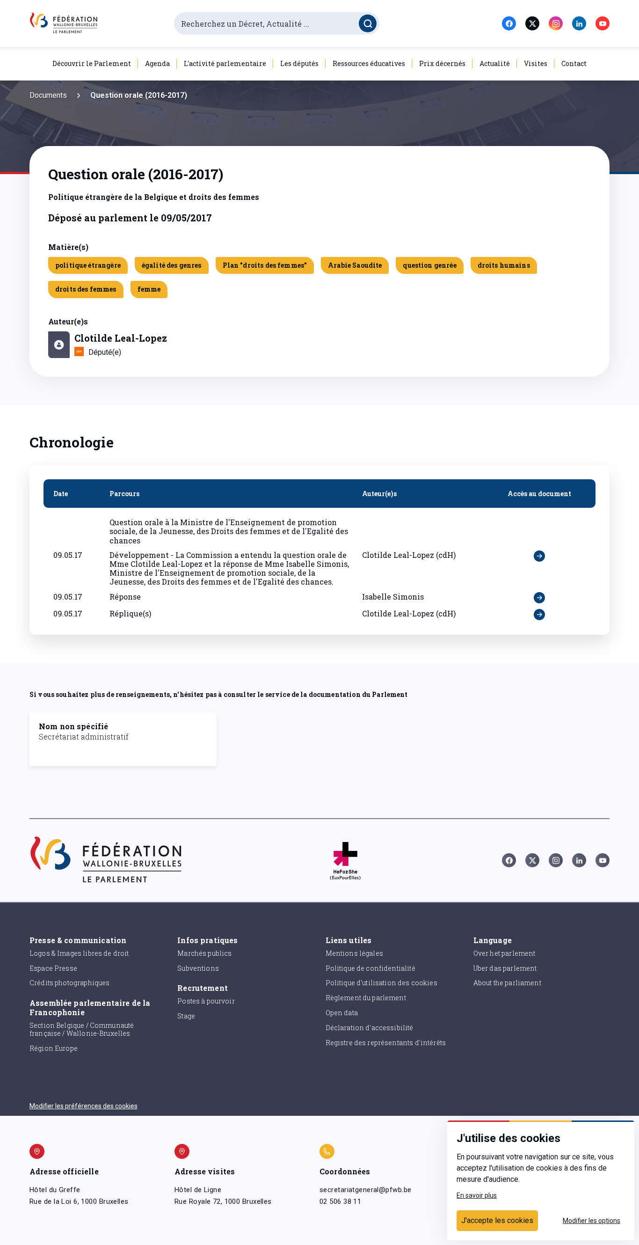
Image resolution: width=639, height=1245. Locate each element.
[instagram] (556, 23)
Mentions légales (354, 953)
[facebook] (509, 23)
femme (149, 289)
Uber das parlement (505, 968)
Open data (342, 1012)
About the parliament (507, 982)
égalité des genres (172, 265)
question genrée (429, 265)
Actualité (494, 63)
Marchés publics (204, 953)
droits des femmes (85, 289)
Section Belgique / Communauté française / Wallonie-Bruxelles (81, 1029)
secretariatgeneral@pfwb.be (365, 1190)
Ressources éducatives (369, 63)
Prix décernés (442, 63)
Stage (186, 1015)
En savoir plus (477, 1195)
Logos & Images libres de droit (79, 953)
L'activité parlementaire (225, 63)
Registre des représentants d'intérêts (386, 1042)
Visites (535, 63)
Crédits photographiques (69, 982)
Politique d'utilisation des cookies (381, 982)
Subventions (198, 968)
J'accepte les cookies (497, 1220)
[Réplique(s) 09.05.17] (539, 614)
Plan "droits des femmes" (265, 265)
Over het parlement (504, 953)
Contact (574, 63)
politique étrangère (88, 265)
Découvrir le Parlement (91, 63)
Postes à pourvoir (206, 1000)
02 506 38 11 (340, 1201)
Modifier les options (591, 1220)
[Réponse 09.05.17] (539, 597)
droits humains (504, 265)
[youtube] (602, 23)
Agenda (157, 63)
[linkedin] (579, 23)
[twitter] (532, 23)
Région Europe (53, 1048)
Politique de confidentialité (370, 968)
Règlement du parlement (366, 997)
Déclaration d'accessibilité (370, 1027)
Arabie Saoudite (355, 265)
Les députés (299, 63)
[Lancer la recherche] (368, 23)
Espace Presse (53, 968)
